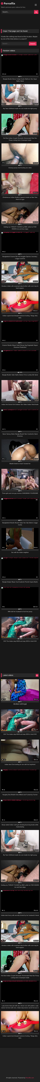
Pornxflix (9, 3)
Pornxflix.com (30, 1077)
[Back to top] (34, 1076)
